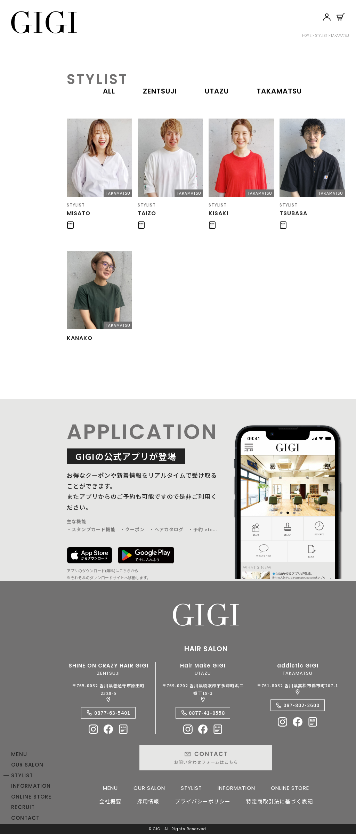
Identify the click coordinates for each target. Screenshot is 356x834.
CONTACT (25, 817)
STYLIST (22, 775)
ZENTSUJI (160, 91)
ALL (109, 91)
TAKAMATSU (279, 91)
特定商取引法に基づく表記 (279, 801)
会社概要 (110, 801)
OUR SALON (27, 764)
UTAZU (217, 91)
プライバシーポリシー (202, 801)
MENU (19, 754)
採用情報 (148, 801)
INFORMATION (31, 785)
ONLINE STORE (31, 796)
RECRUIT (23, 807)
